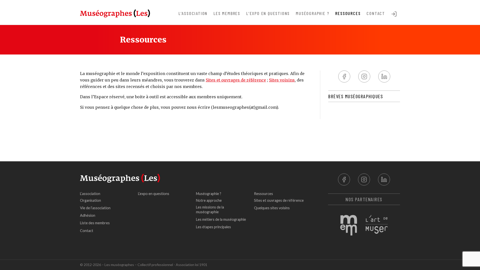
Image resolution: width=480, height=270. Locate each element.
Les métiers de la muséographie (221, 219)
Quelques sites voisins (272, 208)
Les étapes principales (213, 227)
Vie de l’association (95, 208)
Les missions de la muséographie (210, 209)
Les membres (227, 13)
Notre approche (209, 200)
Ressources (347, 13)
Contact (375, 13)
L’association (193, 13)
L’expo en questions (268, 13)
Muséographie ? (312, 13)
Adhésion (87, 215)
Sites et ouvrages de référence (236, 80)
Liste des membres (95, 223)
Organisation (90, 200)
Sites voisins (282, 80)
